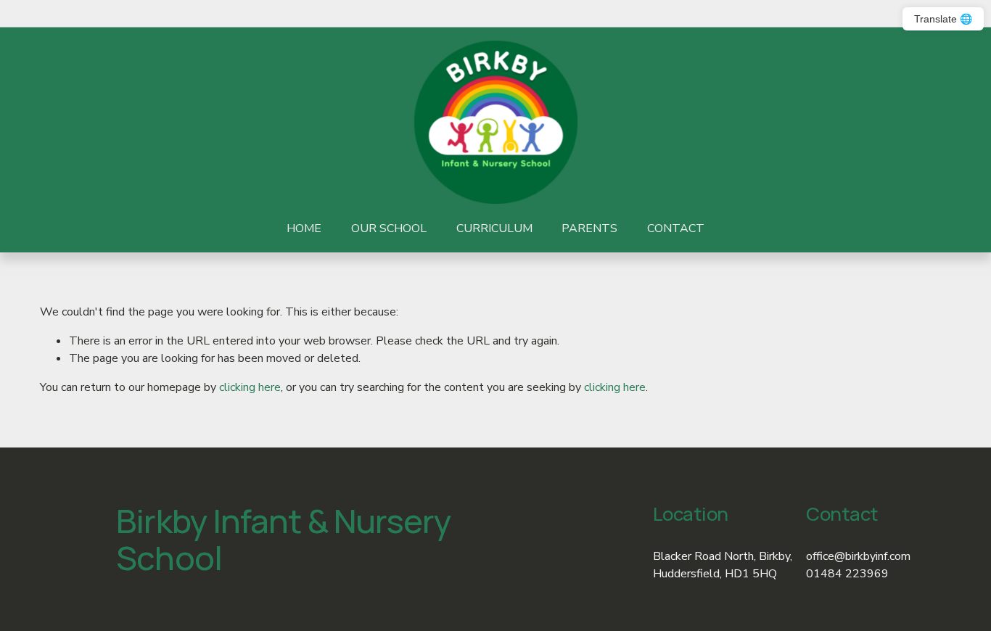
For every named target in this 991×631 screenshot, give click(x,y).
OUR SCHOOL (389, 228)
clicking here (250, 387)
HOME (304, 228)
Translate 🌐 (943, 19)
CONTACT (675, 228)
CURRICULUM (494, 228)
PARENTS (589, 228)
